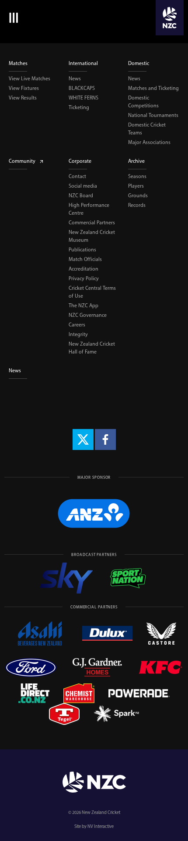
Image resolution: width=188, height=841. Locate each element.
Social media (83, 186)
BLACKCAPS (82, 88)
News (75, 79)
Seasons (137, 176)
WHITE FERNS (83, 98)
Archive (136, 161)
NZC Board (81, 195)
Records (137, 205)
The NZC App (83, 305)
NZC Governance (88, 315)
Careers (77, 325)
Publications (82, 250)
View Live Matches (29, 79)
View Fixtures (24, 88)
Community (22, 161)
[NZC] (170, 17)
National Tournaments (153, 115)
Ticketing (79, 107)
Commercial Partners (92, 223)
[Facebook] (105, 439)
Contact (77, 176)
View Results (23, 98)
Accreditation (83, 269)
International (83, 63)
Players (136, 186)
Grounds (138, 195)
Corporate (80, 161)
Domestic (138, 63)
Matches (18, 63)
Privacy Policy (84, 278)
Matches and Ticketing (153, 88)
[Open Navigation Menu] (12, 17)
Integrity (78, 334)
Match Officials (85, 259)
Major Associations (149, 142)
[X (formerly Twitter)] (83, 439)
